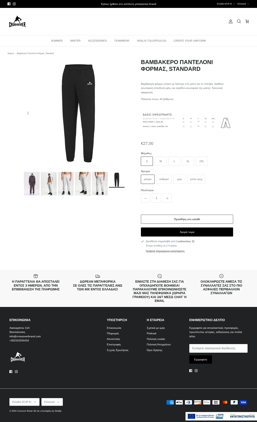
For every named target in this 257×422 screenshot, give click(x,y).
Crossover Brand (24, 411)
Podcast (151, 333)
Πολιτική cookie (156, 338)
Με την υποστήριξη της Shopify (47, 411)
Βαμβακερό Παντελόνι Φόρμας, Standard (35, 53)
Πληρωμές (113, 333)
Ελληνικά (241, 4)
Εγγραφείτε (200, 359)
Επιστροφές (114, 344)
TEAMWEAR (121, 40)
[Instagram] (14, 3)
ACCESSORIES (97, 40)
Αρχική (11, 53)
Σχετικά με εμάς (156, 327)
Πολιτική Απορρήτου (159, 344)
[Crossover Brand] (17, 21)
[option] (78, 113)
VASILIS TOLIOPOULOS (151, 40)
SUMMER (57, 40)
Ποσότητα (147, 190)
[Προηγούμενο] (28, 113)
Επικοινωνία (114, 327)
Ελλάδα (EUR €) (224, 4)
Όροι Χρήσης (154, 350)
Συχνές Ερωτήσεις (117, 350)
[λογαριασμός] (230, 21)
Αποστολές (113, 338)
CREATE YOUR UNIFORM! (190, 40)
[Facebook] (9, 3)
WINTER (75, 40)
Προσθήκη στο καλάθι (187, 219)
